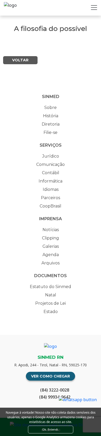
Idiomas (51, 189)
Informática (50, 181)
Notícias (50, 229)
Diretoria (51, 124)
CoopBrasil (50, 206)
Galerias (50, 246)
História (50, 115)
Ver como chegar (50, 376)
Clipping (50, 238)
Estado (51, 311)
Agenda (50, 254)
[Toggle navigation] (94, 7)
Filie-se (50, 132)
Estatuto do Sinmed (50, 286)
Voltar (20, 60)
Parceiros (50, 197)
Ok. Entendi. (50, 429)
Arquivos (50, 263)
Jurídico (50, 156)
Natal (50, 294)
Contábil (50, 172)
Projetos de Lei (50, 303)
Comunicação (50, 164)
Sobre (50, 107)
